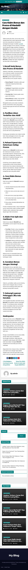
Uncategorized (6, 20)
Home (2, 567)
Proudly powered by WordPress (8, 562)
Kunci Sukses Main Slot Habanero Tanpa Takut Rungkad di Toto (12, 420)
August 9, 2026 (8, 528)
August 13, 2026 (8, 513)
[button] (20, 12)
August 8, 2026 (8, 543)
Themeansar (13, 564)
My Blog (4, 6)
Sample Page (7, 567)
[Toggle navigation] (26, 13)
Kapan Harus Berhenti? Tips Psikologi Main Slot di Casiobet (13, 406)
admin (10, 31)
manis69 (21, 43)
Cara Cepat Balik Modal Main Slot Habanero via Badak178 (12, 541)
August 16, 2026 (8, 499)
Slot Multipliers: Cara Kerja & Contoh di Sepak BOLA (8, 363)
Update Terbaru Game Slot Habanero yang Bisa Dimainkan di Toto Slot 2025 (13, 392)
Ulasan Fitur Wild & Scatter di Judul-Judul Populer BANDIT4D (19, 363)
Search (4, 431)
